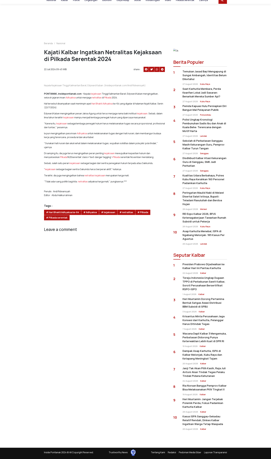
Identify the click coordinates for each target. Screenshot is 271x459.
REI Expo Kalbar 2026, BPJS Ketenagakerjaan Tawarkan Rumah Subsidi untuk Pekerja (204, 217)
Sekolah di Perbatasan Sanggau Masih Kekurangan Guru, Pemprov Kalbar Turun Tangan (203, 144)
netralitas (97, 97)
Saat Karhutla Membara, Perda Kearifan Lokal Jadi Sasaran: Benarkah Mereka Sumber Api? (202, 92)
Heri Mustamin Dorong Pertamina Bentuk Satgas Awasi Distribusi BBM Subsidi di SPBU (203, 302)
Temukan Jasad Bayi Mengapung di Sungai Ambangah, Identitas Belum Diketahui (205, 75)
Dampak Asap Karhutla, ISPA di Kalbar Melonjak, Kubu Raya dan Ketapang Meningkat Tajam (202, 354)
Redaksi (172, 452)
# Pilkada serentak (56, 217)
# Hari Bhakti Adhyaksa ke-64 (62, 212)
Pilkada (107, 97)
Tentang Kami (158, 452)
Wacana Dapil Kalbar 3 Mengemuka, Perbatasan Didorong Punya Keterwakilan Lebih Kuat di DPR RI (205, 337)
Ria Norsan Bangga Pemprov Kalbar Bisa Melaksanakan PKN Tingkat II (205, 387)
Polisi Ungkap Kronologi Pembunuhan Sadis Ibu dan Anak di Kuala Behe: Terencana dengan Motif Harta (204, 125)
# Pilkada (142, 212)
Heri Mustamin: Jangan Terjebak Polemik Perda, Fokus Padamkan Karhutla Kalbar (203, 402)
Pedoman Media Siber (190, 452)
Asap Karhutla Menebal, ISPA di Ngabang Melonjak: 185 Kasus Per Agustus (204, 235)
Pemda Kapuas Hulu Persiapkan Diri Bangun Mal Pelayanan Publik (205, 108)
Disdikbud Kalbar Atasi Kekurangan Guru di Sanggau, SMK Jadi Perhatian (204, 161)
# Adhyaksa (90, 212)
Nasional (60, 43)
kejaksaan (96, 93)
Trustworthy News (118, 452)
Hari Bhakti (97, 103)
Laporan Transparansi (215, 452)
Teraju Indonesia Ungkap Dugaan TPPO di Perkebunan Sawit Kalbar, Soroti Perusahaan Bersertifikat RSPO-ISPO (204, 283)
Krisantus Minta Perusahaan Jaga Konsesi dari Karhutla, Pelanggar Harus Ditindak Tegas (204, 320)
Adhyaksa (71, 97)
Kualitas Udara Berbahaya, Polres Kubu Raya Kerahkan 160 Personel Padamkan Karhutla (203, 179)
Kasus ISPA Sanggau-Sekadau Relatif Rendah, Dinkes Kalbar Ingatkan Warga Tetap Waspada (203, 420)
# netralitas (126, 212)
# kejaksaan (108, 212)
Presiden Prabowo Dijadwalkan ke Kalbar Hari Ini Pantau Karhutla (204, 266)
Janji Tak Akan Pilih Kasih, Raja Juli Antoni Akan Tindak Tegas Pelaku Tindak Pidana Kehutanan (204, 372)
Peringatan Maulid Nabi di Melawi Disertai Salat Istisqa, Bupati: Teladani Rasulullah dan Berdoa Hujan (203, 198)
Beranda (48, 43)
